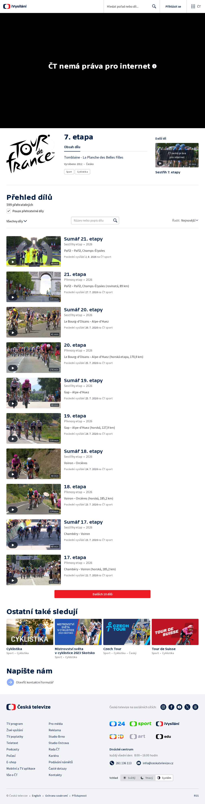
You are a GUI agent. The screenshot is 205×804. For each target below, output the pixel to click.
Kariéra (54, 756)
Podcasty (12, 749)
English (36, 795)
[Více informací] (154, 67)
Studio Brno (57, 736)
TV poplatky (14, 736)
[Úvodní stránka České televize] (28, 707)
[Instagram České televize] (163, 707)
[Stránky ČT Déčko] (117, 738)
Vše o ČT (12, 775)
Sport (69, 171)
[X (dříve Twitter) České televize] (187, 707)
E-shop (11, 762)
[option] (129, 778)
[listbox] (146, 777)
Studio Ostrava (59, 743)
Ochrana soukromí (56, 795)
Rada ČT (54, 749)
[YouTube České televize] (179, 707)
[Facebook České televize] (171, 707)
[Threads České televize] (195, 707)
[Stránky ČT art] (137, 738)
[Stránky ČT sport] (140, 725)
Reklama (55, 730)
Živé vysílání (14, 730)
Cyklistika (82, 171)
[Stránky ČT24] (117, 725)
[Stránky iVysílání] (167, 725)
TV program (14, 724)
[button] (177, 156)
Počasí (10, 756)
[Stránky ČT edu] (163, 738)
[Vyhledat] (115, 221)
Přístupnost (79, 795)
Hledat (154, 6)
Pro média (56, 724)
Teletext (12, 743)
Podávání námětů (61, 762)
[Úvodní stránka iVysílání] (18, 6)
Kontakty (55, 775)
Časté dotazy (57, 768)
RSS (196, 795)
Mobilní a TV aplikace (20, 768)
